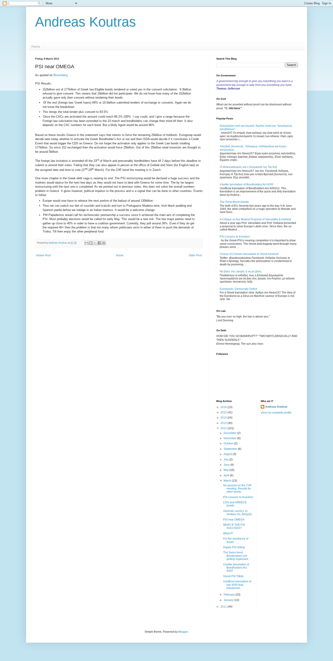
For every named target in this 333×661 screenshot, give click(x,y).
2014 (223, 417)
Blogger (183, 631)
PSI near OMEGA (233, 519)
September (231, 448)
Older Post (195, 255)
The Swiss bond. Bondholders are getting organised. (236, 556)
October (229, 443)
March (228, 480)
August (228, 454)
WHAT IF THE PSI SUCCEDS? (234, 526)
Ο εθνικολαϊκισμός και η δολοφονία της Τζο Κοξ (248, 167)
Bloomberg (60, 75)
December (230, 433)
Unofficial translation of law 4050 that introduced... (237, 585)
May (226, 470)
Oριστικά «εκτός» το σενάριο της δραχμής (237, 512)
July (226, 459)
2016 (223, 407)
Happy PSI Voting (234, 547)
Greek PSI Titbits (233, 576)
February (229, 594)
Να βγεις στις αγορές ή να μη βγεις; (241, 271)
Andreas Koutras (85, 21)
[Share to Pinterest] (103, 243)
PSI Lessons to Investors (235, 236)
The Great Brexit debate (234, 201)
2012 (223, 428)
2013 (223, 423)
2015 (223, 412)
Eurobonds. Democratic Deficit (238, 289)
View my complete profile (276, 412)
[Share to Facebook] (99, 243)
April (227, 475)
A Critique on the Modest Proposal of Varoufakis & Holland (255, 219)
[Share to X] (95, 243)
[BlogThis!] (91, 243)
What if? (228, 533)
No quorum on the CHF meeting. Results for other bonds (237, 489)
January (229, 600)
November (230, 438)
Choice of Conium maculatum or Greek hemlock (249, 254)
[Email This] (86, 243)
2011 (223, 606)
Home (35, 46)
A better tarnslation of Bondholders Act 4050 (246, 184)
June (227, 464)
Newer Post (43, 255)
